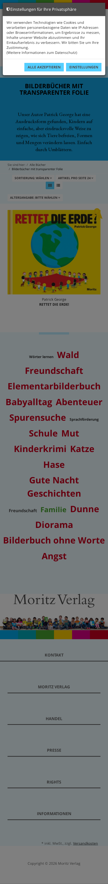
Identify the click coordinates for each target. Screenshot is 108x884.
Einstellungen (83, 67)
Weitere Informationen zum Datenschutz (42, 52)
